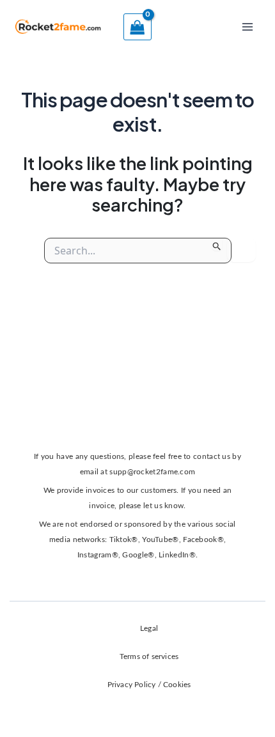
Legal (149, 628)
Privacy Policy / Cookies (149, 684)
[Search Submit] (217, 244)
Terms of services (149, 656)
